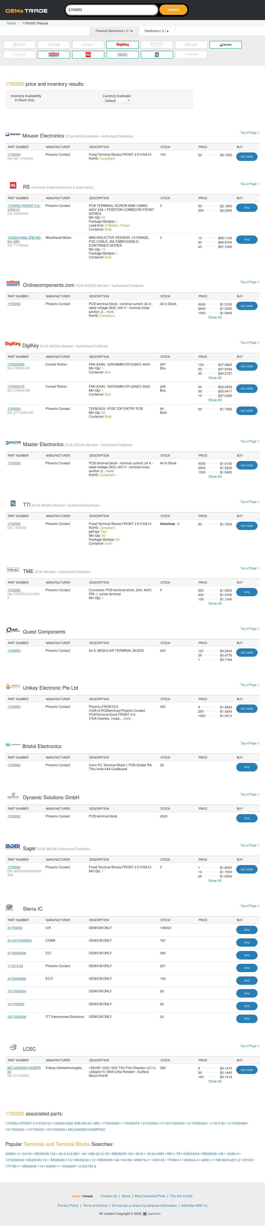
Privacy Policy (68, 1205)
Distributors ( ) (156, 31)
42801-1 (207, 1159)
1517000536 (16, 1016)
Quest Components (45, 631)
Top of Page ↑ (250, 132)
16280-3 (232, 1153)
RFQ (246, 207)
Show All (215, 317)
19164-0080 (155, 1153)
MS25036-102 (45, 1153)
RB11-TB (174, 1153)
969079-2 (141, 1159)
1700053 (13, 154)
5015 (139, 1153)
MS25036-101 (37, 1159)
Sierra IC (33, 908)
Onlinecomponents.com (83, 284)
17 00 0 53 (15, 965)
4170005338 (16, 953)
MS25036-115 (32, 1166)
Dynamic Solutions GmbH (52, 797)
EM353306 (191, 1153)
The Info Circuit (181, 1195)
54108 (126, 1159)
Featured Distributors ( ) (113, 31)
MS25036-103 (122, 1153)
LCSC (30, 1048)
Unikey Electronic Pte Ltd (51, 687)
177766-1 (12, 1166)
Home (11, 23)
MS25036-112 (85, 1159)
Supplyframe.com (154, 1214)
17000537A (16, 386)
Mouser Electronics (77, 135)
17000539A (16, 364)
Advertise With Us (194, 1205)
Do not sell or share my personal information (144, 1205)
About (126, 1195)
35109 (247, 1159)
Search (173, 10)
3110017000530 (19, 940)
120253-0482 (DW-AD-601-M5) (24, 239)
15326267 (68, 1166)
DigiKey (65, 345)
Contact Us (109, 1195)
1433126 (157, 1159)
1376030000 (14, 1159)
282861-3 (12, 1153)
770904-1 (174, 1159)
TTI (61, 504)
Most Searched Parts (150, 1195)
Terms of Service (95, 1205)
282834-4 (191, 1159)
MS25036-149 (108, 1159)
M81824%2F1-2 (228, 1159)
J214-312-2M (68, 1153)
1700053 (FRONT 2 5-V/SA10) (23, 207)
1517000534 (16, 991)
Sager (56, 848)
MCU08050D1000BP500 (24, 1069)
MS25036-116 (61, 1159)
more (110, 311)
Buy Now (247, 156)
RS (58, 186)
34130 (27, 1153)
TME (56, 570)
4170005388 (16, 978)
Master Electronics (78, 444)
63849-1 (52, 1166)
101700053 (15, 1004)
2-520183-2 (87, 1166)
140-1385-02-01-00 (95, 1153)
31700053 (14, 927)
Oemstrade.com (28, 10)
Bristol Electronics (42, 745)
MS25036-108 (212, 1153)
